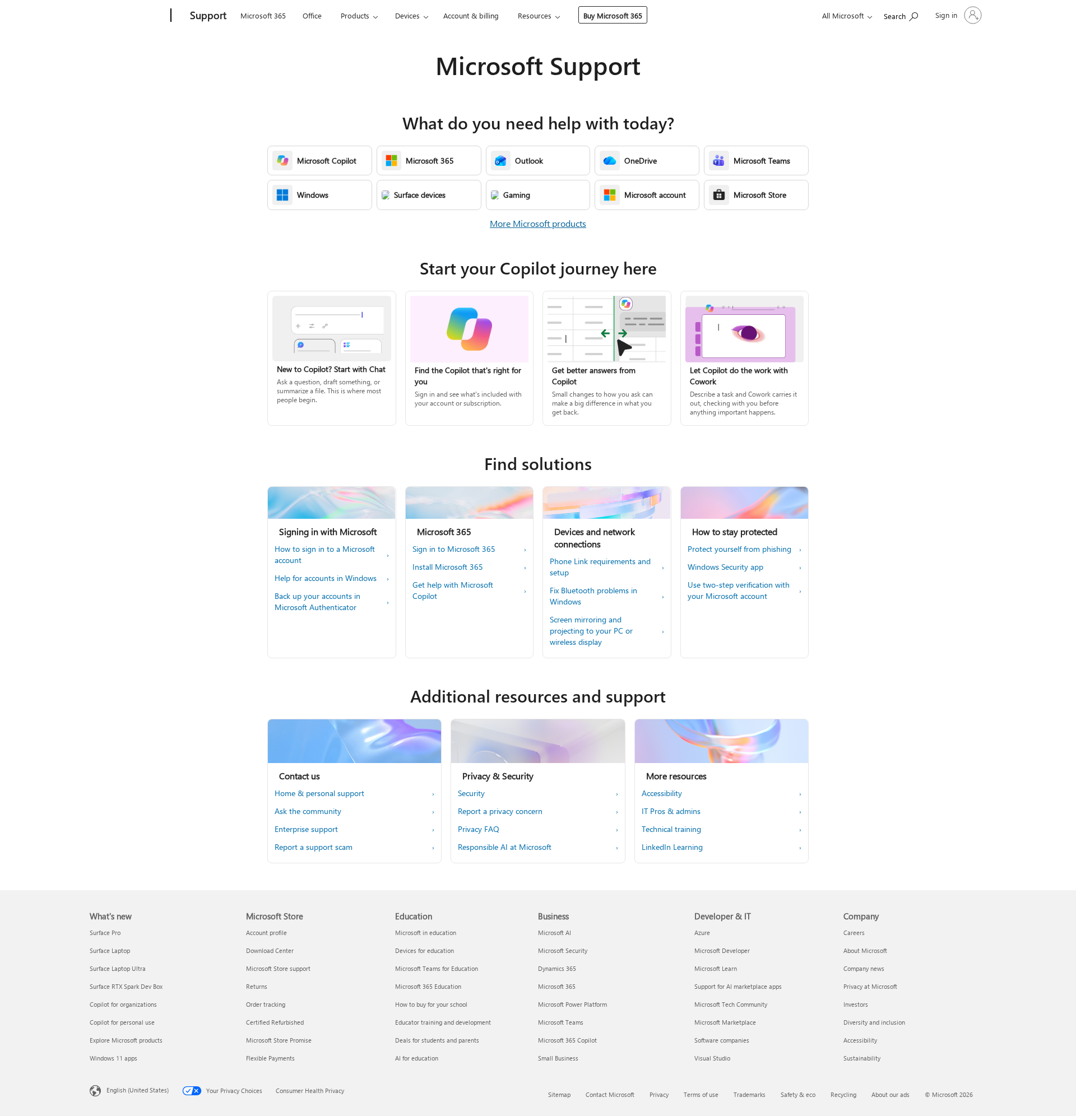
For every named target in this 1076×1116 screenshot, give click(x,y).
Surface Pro (105, 932)
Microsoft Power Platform (572, 1004)
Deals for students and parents (437, 1040)
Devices (407, 15)
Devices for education (424, 950)
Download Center (270, 950)
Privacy (659, 1094)
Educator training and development (443, 1022)
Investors (855, 1004)
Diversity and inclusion (874, 1022)
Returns (256, 986)
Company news (863, 968)
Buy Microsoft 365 (612, 15)
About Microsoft (865, 950)
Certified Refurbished (275, 1022)
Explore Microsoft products (126, 1040)
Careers (854, 932)
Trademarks (750, 1094)
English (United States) (137, 1090)
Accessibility (860, 1040)
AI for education (416, 1058)
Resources (534, 15)
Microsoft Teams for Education (436, 968)
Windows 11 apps (113, 1058)
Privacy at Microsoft (870, 986)
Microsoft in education (425, 932)
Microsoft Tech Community (730, 1004)
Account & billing (471, 15)
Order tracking (265, 1004)
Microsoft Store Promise (279, 1040)
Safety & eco (798, 1094)
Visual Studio (712, 1058)
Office (312, 15)
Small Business (558, 1058)
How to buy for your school (431, 1004)
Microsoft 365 (263, 15)
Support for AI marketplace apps (738, 986)
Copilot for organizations (123, 1004)
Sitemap (559, 1094)
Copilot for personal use (122, 1022)
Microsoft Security (562, 950)
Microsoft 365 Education (428, 986)
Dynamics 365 (557, 968)
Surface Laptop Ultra (118, 968)
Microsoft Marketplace (725, 1022)
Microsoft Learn (715, 968)
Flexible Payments (270, 1058)
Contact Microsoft (610, 1094)
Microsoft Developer (722, 950)
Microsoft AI (554, 932)
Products (355, 15)
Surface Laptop (110, 950)
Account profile (266, 932)
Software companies (721, 1040)
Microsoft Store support (278, 968)
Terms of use (701, 1094)
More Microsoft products (538, 223)
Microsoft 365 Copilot (567, 1040)
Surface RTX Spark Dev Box (126, 986)
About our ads (890, 1094)
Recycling (843, 1094)
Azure (702, 932)
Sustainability (861, 1058)
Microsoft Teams (560, 1022)
